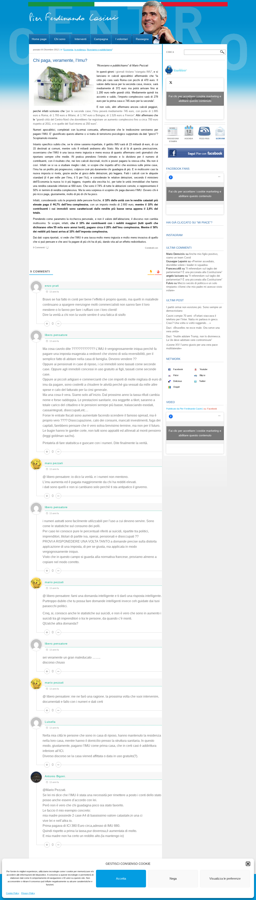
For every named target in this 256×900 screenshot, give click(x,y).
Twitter (202, 381)
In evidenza (80, 49)
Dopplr (176, 387)
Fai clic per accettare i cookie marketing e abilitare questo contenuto (195, 98)
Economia (68, 49)
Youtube (203, 369)
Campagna (101, 39)
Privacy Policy (28, 893)
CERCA (170, 52)
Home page (39, 39)
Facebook (178, 369)
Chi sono (59, 39)
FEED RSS (204, 138)
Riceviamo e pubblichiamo (99, 49)
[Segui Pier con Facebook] (196, 156)
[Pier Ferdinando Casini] (74, 22)
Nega (173, 878)
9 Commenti (39, 247)
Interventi (80, 39)
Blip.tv (202, 375)
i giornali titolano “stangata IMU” (133, 71)
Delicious (177, 381)
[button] (248, 864)
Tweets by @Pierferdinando (195, 98)
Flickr (176, 375)
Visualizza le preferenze (225, 878)
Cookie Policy (12, 893)
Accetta (121, 878)
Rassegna (142, 39)
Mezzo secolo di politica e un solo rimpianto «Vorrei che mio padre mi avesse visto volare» (194, 287)
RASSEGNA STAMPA (173, 139)
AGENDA (188, 138)
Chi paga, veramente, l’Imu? (60, 60)
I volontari (121, 39)
